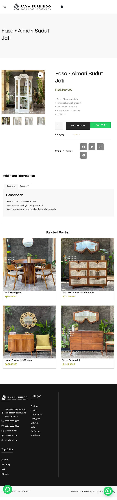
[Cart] (61, 6)
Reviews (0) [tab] (24, 186)
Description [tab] (11, 186)
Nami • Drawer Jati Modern (18, 360)
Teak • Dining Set (13, 292)
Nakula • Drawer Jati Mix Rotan (78, 292)
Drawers (76, 134)
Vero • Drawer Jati (71, 360)
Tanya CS (101, 125)
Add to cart (78, 125)
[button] (4, 6)
